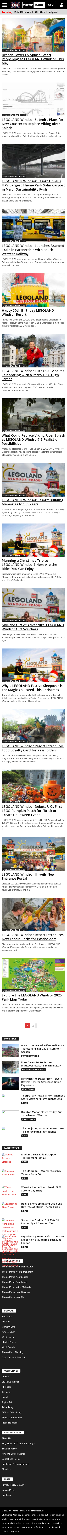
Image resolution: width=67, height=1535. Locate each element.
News (24, 1103)
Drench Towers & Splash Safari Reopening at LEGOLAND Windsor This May (33, 59)
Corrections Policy (11, 1459)
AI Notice (6, 1469)
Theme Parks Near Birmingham (17, 1272)
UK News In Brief (10, 1381)
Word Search (8, 1347)
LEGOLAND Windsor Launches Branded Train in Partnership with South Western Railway (33, 249)
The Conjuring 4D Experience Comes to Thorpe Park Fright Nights (42, 1130)
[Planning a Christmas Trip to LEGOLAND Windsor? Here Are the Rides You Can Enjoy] (33, 540)
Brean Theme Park (30, 1056)
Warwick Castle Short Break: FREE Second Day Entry (41, 1189)
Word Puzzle (8, 1337)
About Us (6, 1438)
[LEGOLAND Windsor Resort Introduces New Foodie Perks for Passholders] (33, 914)
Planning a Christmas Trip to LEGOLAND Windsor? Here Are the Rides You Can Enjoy (29, 564)
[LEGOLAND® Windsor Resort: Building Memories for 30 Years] (33, 480)
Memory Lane (8, 1326)
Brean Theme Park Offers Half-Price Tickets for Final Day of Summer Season (42, 1048)
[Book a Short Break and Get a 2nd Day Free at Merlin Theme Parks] (10, 1208)
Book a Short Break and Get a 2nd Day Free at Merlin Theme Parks (41, 1205)
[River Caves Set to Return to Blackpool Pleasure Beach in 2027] (10, 1067)
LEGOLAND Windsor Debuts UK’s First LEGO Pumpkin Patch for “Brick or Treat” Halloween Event (32, 810)
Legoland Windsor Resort (14, 50)
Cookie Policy (8, 1490)
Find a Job (7, 1316)
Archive (5, 1376)
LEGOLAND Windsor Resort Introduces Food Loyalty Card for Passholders (33, 748)
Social (5, 1397)
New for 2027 (8, 1332)
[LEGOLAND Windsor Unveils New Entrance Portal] (33, 854)
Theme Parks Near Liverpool (16, 1292)
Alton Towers (28, 1089)
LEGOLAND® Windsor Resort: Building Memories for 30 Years (32, 502)
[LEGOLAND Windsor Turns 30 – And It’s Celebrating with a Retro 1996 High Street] (33, 350)
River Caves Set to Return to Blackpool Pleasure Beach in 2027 (41, 1064)
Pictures (6, 1321)
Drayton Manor (28, 1119)
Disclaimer (7, 1495)
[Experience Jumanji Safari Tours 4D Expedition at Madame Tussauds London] (10, 1251)
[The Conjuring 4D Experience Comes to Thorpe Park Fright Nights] (10, 1133)
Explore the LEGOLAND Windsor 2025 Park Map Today (32, 997)
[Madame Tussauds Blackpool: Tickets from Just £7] (10, 1159)
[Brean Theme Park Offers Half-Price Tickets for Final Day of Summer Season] (10, 1050)
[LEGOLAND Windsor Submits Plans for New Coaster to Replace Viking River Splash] (33, 99)
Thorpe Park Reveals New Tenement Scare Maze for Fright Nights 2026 (43, 1097)
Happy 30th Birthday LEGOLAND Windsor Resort (28, 312)
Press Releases (10, 1422)
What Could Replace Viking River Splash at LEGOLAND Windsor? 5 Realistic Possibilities (33, 439)
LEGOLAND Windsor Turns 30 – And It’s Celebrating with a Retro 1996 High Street (33, 375)
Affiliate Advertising (11, 1412)
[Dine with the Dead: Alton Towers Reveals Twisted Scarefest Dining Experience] (10, 1083)
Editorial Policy (9, 1448)
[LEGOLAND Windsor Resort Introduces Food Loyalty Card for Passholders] (33, 726)
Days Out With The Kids (14, 1357)
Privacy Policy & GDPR (13, 1485)
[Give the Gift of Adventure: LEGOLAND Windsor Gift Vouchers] (33, 605)
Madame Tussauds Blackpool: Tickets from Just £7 (39, 1156)
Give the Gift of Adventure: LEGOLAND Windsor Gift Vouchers (33, 627)
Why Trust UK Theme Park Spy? (18, 1443)
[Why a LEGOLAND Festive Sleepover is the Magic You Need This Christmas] (33, 665)
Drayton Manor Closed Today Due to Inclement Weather (41, 1113)
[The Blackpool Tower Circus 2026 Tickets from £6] (10, 1175)
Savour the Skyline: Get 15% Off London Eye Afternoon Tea (40, 1221)
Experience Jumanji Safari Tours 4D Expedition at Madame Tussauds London (42, 1240)
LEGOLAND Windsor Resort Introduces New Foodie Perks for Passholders (33, 937)
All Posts (6, 1387)
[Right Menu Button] (62, 5)
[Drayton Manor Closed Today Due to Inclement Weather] (10, 1116)
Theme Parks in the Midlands (16, 1287)
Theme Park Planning (12, 1352)
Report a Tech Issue (12, 1417)
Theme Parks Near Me (13, 1297)
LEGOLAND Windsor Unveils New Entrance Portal (28, 876)
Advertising (7, 1407)
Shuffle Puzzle (9, 1342)
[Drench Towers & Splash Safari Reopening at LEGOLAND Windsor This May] (33, 35)
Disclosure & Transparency (15, 1464)
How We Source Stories (13, 1454)
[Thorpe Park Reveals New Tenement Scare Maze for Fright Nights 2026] (10, 1100)
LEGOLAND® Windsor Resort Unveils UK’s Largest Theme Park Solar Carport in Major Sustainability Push (33, 185)
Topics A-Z (7, 1402)
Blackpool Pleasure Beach (33, 1069)
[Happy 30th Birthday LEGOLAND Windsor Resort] (33, 290)
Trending (6, 1392)
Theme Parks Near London (15, 1277)
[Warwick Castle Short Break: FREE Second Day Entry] (10, 1192)
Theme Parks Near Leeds (14, 1282)
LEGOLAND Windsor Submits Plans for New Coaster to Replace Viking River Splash (32, 123)
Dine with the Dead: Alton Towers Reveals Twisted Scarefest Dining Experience (41, 1082)
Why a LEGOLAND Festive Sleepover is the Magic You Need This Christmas (32, 687)
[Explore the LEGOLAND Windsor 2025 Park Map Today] (33, 975)
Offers (24, 1162)
